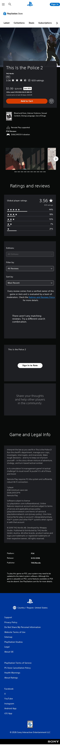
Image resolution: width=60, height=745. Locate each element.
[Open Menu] (3, 4)
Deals (31, 23)
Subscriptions (45, 23)
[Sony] (53, 743)
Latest (6, 23)
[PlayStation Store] (13, 13)
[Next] (55, 158)
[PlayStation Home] (30, 4)
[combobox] (30, 254)
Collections (19, 23)
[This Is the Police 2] (24, 159)
